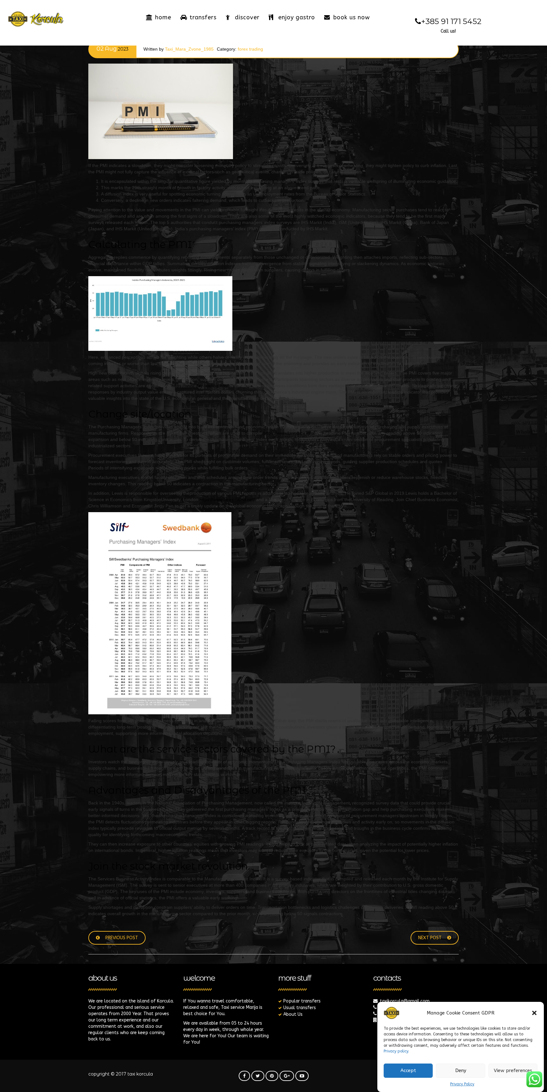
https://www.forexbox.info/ (289, 433)
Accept (408, 1071)
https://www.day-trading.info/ (200, 385)
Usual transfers (299, 1007)
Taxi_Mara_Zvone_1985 (189, 49)
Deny (460, 1071)
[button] (534, 1013)
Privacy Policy (462, 1084)
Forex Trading (250, 49)
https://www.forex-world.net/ (227, 499)
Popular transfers (302, 1001)
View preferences (513, 1071)
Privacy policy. (396, 1051)
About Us (293, 1014)
